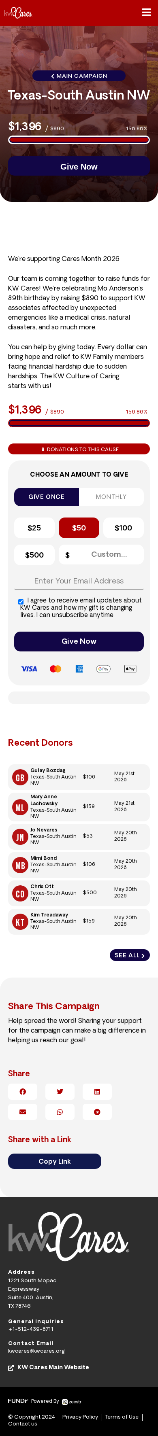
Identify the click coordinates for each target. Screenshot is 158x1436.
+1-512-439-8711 (30, 1329)
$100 (123, 528)
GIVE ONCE (46, 497)
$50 (79, 528)
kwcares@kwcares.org (36, 1351)
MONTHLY (111, 497)
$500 (34, 556)
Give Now (79, 642)
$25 (34, 528)
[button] (146, 13)
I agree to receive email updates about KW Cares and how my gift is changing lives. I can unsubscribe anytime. (81, 608)
